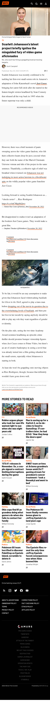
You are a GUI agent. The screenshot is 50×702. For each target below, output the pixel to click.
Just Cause (42, 83)
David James (6, 562)
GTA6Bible (25, 680)
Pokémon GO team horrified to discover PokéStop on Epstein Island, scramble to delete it (12, 553)
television (11, 241)
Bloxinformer (25, 676)
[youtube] (27, 590)
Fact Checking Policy (30, 603)
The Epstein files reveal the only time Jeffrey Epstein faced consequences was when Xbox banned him (37, 554)
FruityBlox (25, 673)
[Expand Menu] (41, 3)
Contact (5, 613)
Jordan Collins (7, 434)
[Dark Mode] (36, 3)
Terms (4, 607)
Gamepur (25, 637)
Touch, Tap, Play (25, 670)
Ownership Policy (9, 603)
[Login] (45, 3)
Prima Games (25, 644)
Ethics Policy (27, 607)
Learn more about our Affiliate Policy (12, 389)
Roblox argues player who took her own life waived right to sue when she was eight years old (13, 426)
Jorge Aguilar (31, 524)
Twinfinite (25, 634)
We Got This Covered (25, 650)
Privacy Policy (8, 610)
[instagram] (9, 590)
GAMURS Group (43, 685)
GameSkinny (25, 660)
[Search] (32, 3)
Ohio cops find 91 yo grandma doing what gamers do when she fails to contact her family (12, 515)
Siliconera (25, 647)
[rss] (4, 590)
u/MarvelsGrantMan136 (17, 239)
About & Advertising (10, 600)
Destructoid (25, 654)
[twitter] (15, 590)
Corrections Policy (30, 600)
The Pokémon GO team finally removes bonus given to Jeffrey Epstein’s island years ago (37, 515)
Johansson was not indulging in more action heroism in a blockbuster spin (24, 177)
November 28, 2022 (36, 207)
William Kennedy (32, 486)
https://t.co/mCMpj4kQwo (13, 203)
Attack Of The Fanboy (25, 641)
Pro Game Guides (25, 631)
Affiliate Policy (28, 610)
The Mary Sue (25, 667)
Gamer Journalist (25, 657)
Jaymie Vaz (30, 440)
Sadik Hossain (7, 478)
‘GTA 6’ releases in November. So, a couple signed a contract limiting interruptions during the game (13, 469)
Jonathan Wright (32, 564)
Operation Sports (25, 663)
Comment (10, 237)
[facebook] (21, 590)
